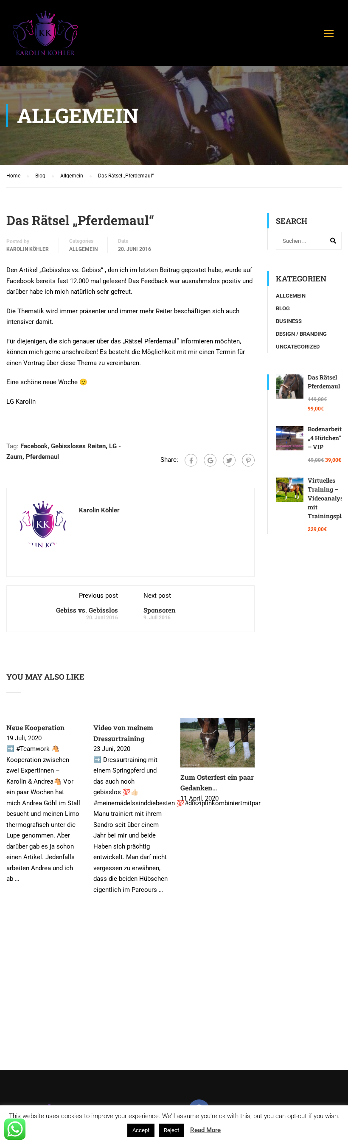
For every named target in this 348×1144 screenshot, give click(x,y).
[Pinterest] (248, 460)
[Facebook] (191, 460)
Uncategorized (298, 346)
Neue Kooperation (35, 727)
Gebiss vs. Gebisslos (87, 610)
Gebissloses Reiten (78, 446)
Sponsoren (159, 610)
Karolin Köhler (27, 249)
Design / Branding (301, 334)
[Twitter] (229, 460)
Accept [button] (140, 1130)
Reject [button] (171, 1130)
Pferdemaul (42, 457)
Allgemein (83, 249)
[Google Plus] (210, 460)
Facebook (34, 446)
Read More (205, 1130)
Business (289, 321)
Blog (283, 308)
